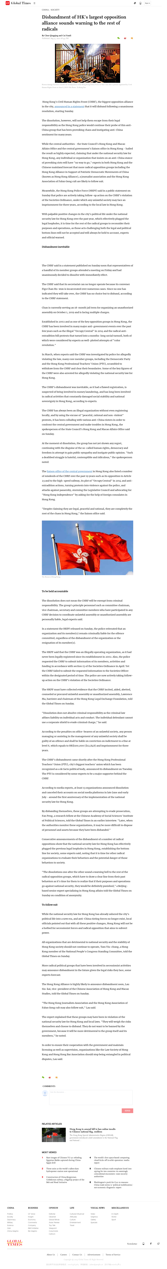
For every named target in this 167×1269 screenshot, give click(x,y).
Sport (114, 1219)
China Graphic (13, 1231)
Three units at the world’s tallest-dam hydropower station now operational (62, 1169)
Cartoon (52, 1234)
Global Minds (54, 1219)
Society (10, 1217)
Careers (63, 1254)
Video (93, 1214)
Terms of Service (113, 1254)
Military (10, 1222)
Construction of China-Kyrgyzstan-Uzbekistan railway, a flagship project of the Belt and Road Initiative (65, 1179)
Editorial (52, 1214)
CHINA (45, 10)
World (114, 1217)
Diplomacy (11, 1219)
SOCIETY (55, 10)
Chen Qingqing (51, 35)
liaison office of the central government (69, 471)
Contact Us (77, 1254)
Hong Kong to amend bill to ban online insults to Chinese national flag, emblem (93, 1130)
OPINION (53, 1208)
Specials (94, 1222)
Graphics (94, 1217)
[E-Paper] (135, 3)
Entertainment (75, 1222)
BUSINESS (33, 1208)
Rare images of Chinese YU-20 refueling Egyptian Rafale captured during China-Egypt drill (64, 1160)
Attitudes (73, 1217)
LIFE (72, 1208)
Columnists (53, 1231)
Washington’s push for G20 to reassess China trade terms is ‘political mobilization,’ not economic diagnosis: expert (113, 1185)
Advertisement (93, 1254)
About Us (51, 1254)
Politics (10, 1214)
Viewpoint (53, 1228)
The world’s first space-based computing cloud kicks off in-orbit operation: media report (111, 1160)
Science (10, 1225)
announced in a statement (69, 106)
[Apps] (139, 3)
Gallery (93, 1219)
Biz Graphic (32, 1231)
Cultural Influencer (77, 1214)
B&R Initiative (33, 1228)
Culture (73, 1219)
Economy (31, 1219)
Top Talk (52, 1225)
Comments (32, 1222)
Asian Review (54, 1222)
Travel (72, 1225)
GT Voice (31, 1214)
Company (32, 1225)
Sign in (147, 3)
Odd (9, 1228)
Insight (30, 1217)
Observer (52, 1217)
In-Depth (115, 1214)
